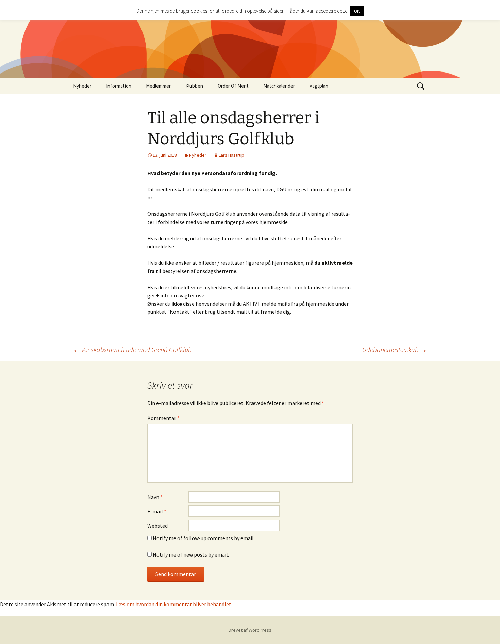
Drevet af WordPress (250, 630)
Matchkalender (279, 86)
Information (118, 86)
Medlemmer (158, 86)
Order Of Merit (233, 86)
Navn (155, 497)
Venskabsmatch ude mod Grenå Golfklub (132, 349)
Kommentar (163, 418)
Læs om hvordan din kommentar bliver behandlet (173, 604)
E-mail (156, 511)
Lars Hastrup (231, 155)
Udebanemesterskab (394, 349)
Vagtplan (319, 86)
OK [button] (357, 11)
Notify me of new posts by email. (191, 554)
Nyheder (82, 86)
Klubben (194, 86)
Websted (157, 525)
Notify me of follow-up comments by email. (204, 538)
